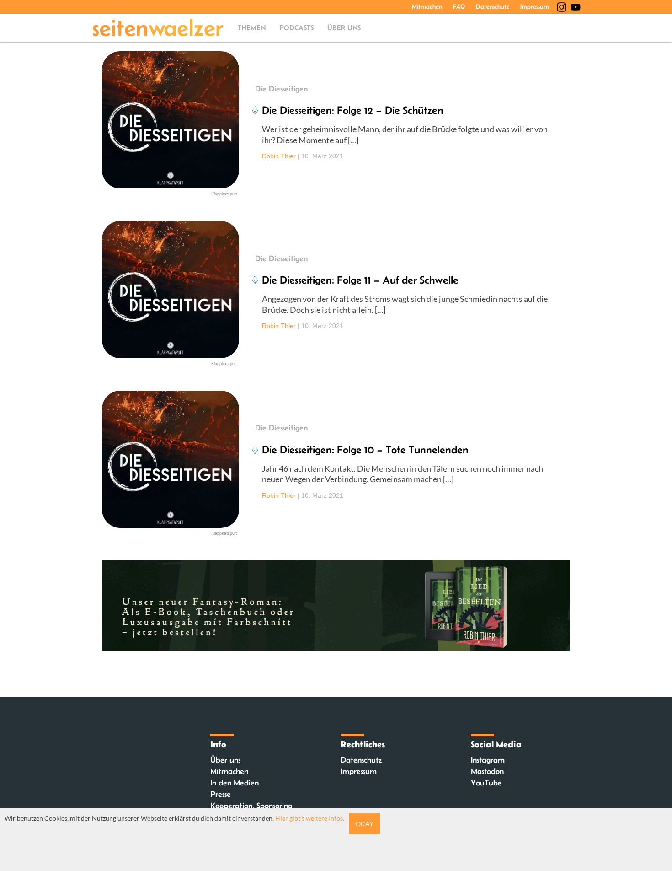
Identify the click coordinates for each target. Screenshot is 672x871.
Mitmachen (427, 6)
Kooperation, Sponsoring (251, 805)
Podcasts (296, 28)
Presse (220, 794)
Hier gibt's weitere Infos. (309, 818)
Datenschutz (492, 6)
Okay (364, 824)
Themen (252, 28)
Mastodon (487, 771)
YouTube (486, 782)
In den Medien (234, 782)
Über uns (344, 28)
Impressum (534, 6)
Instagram (488, 759)
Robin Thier (279, 156)
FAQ (459, 6)
